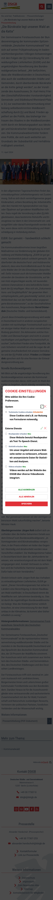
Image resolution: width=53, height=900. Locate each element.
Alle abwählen (26, 497)
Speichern (26, 504)
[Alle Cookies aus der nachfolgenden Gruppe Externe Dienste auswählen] (42, 428)
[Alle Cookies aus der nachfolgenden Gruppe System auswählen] (42, 406)
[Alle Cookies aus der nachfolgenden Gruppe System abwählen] (45, 406)
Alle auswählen (26, 490)
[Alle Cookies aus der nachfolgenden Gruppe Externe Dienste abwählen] (45, 428)
